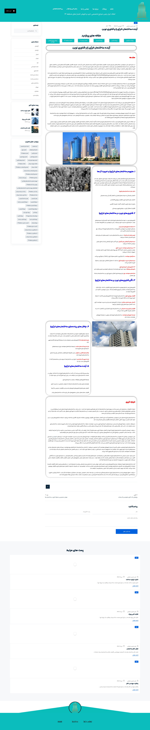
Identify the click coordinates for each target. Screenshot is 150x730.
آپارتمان (36, 46)
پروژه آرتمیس (22, 209)
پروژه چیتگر (34, 223)
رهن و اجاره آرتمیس (23, 198)
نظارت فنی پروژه (26, 119)
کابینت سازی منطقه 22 (32, 226)
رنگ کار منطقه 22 (33, 195)
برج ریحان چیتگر (22, 177)
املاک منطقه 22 (21, 164)
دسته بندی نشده (34, 75)
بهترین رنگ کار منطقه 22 (32, 184)
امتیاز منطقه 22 (24, 153)
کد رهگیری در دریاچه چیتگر (31, 230)
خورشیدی (54, 437)
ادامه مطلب (135, 586)
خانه (112, 9)
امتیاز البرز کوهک (33, 150)
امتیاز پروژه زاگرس (21, 160)
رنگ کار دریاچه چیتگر (20, 191)
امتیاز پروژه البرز (34, 157)
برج (37, 63)
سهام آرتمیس (34, 202)
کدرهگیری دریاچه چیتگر (31, 237)
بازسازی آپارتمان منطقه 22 (31, 174)
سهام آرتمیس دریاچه (22, 202)
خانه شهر (36, 71)
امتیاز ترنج (24, 150)
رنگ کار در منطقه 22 (33, 191)
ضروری (89, 67)
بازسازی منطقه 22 (33, 177)
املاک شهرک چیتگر (33, 164)
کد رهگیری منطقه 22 (32, 240)
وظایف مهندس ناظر (132, 684)
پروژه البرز (35, 212)
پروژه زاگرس (20, 216)
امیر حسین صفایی (131, 26)
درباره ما (95, 9)
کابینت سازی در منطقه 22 (23, 223)
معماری (36, 91)
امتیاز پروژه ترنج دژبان (32, 160)
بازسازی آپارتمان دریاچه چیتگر (30, 171)
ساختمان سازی (34, 83)
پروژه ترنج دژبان (26, 212)
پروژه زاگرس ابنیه (33, 219)
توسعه (111, 447)
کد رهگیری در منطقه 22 (32, 233)
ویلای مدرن (35, 95)
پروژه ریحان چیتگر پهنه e (31, 216)
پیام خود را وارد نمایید (132, 518)
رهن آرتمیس (34, 198)
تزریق (73, 94)
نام (137, 512)
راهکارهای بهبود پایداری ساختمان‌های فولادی (27, 188)
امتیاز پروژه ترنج (23, 157)
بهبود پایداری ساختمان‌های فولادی (29, 181)
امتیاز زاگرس (34, 153)
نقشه (60, 721)
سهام (37, 87)
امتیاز (135, 23)
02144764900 (58, 9)
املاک (37, 58)
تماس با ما (85, 9)
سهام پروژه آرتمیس (33, 209)
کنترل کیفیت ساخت (25, 111)
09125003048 (72, 9)
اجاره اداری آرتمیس (25, 146)
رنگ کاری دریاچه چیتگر (21, 195)
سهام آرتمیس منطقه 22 (32, 205)
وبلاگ (104, 9)
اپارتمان (36, 50)
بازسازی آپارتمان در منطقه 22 (22, 167)
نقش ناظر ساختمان (25, 128)
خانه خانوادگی (34, 67)
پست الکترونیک (86, 512)
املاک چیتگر (34, 167)
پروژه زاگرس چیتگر (22, 219)
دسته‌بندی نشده (34, 79)
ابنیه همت (34, 146)
